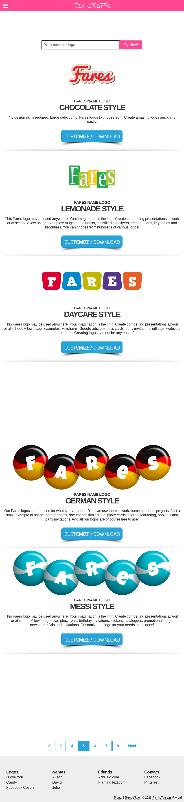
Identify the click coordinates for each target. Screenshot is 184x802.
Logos (12, 772)
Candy (11, 782)
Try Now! (131, 45)
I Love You (14, 777)
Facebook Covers (20, 787)
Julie (56, 787)
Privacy (118, 797)
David (57, 782)
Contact (151, 772)
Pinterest (151, 782)
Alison (57, 777)
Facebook (152, 777)
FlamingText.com (111, 782)
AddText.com (108, 777)
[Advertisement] (93, 22)
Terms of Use (132, 797)
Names (59, 772)
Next (132, 746)
